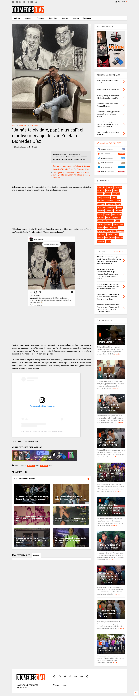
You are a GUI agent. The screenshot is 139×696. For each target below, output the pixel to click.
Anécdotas (28, 18)
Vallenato (108, 224)
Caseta (115, 224)
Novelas (76, 18)
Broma (108, 241)
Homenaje (22, 125)
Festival (99, 214)
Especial (109, 190)
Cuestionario (101, 234)
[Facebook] (17, 2)
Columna (100, 224)
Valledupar (101, 217)
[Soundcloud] (36, 2)
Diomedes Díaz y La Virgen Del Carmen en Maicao (72, 169)
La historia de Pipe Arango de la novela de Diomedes (110, 613)
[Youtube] (31, 2)
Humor (110, 234)
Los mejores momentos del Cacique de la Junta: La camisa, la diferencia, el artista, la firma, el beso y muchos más (70, 175)
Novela (119, 207)
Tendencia (40, 18)
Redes (117, 221)
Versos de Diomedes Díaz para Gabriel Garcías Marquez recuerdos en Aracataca (70, 540)
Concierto (110, 204)
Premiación (113, 228)
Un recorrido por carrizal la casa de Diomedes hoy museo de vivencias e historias (31, 540)
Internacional (116, 214)
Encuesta (119, 238)
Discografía (110, 221)
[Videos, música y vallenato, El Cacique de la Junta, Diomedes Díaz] (28, 12)
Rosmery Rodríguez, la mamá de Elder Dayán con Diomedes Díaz (109, 408)
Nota (104, 187)
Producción (101, 204)
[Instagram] (20, 2)
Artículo (110, 187)
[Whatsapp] (28, 2)
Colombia (100, 228)
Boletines (65, 18)
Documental (116, 217)
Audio (108, 217)
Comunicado (110, 201)
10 (100, 643)
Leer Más (117, 354)
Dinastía (100, 194)
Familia (118, 201)
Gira (106, 228)
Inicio (18, 18)
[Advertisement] (87, 10)
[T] (13, 2)
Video (99, 187)
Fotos (99, 197)
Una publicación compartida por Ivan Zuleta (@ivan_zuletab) (42, 431)
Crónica (117, 204)
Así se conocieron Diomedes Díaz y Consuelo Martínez (108, 442)
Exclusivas (87, 18)
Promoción (110, 231)
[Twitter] (24, 2)
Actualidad (118, 211)
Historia (113, 197)
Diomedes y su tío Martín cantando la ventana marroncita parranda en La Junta (31, 518)
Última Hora (53, 18)
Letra (121, 224)
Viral (106, 238)
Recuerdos (34, 125)
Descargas (100, 241)
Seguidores (101, 207)
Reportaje (100, 211)
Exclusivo (107, 194)
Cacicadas (100, 221)
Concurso (100, 238)
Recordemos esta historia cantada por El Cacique (71, 166)
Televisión (100, 201)
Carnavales (120, 231)
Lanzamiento (111, 207)
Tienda (112, 238)
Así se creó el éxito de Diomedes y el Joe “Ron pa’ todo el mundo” (70, 520)
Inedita (116, 234)
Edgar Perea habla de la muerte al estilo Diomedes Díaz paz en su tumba (70, 498)
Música (115, 190)
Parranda (107, 214)
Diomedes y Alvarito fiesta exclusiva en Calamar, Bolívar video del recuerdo (32, 498)
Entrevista (106, 197)
